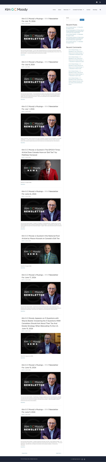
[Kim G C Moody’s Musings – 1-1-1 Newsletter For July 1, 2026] (41, 124)
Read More (23, 54)
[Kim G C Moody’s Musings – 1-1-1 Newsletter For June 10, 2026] (41, 383)
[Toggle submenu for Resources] (70, 10)
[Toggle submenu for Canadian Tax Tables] (83, 10)
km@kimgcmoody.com (75, 458)
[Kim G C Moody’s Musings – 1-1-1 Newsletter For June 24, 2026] (41, 209)
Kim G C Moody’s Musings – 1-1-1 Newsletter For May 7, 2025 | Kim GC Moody (75, 79)
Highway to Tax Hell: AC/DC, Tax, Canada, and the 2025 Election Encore (76, 83)
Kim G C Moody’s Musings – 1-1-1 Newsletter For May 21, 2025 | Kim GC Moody (76, 72)
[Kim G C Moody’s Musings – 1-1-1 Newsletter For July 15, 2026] (41, 36)
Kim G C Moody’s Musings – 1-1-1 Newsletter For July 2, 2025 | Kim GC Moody (75, 51)
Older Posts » (58, 453)
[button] (97, 2)
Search (67, 17)
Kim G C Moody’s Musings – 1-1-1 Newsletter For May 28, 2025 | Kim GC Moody (76, 65)
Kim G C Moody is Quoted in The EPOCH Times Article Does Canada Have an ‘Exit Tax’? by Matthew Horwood (41, 152)
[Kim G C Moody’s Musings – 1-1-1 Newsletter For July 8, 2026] (41, 80)
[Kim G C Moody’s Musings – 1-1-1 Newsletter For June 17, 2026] (41, 293)
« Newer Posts (24, 453)
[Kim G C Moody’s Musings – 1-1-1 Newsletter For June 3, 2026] (41, 427)
